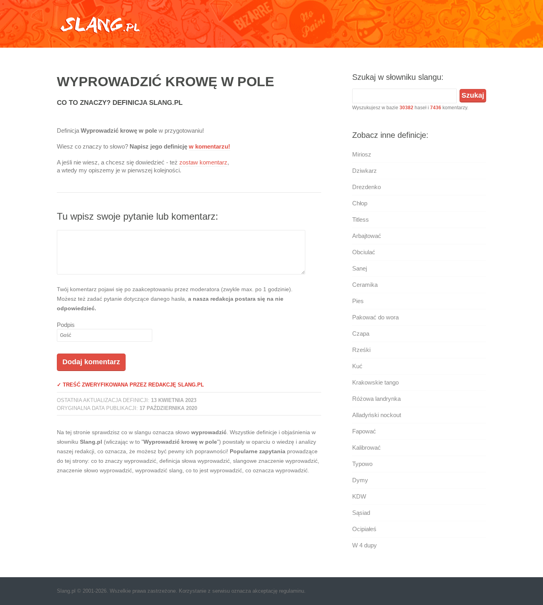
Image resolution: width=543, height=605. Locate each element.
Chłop (359, 203)
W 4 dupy (364, 545)
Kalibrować (366, 447)
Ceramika (365, 284)
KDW (359, 496)
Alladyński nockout (376, 415)
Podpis (66, 324)
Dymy (360, 480)
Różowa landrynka (376, 398)
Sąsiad (361, 512)
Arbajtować (366, 235)
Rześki (361, 349)
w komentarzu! (209, 146)
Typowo (362, 463)
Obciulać (363, 252)
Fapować (364, 431)
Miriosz (361, 154)
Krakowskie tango (375, 382)
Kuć (357, 366)
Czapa (360, 333)
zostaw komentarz (203, 162)
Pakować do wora (375, 317)
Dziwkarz (364, 170)
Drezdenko (366, 187)
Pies (358, 301)
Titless (360, 219)
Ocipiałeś (364, 529)
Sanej (359, 268)
